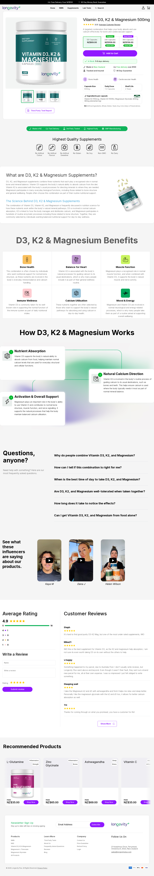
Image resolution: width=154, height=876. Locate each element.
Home (52, 8)
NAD (12, 843)
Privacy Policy (42, 868)
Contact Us (81, 840)
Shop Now (31, 802)
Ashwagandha (94, 762)
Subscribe (96, 825)
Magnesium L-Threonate (19, 849)
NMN (61, 8)
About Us (47, 843)
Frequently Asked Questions (54, 846)
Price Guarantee (82, 843)
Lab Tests (87, 8)
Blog (45, 852)
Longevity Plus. (17, 868)
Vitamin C (130, 762)
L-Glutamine (15, 762)
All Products (15, 855)
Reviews (47, 849)
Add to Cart (112, 53)
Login (79, 849)
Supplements (73, 8)
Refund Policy (82, 846)
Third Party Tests (50, 840)
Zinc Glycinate (52, 763)
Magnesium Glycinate (18, 852)
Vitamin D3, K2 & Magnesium (21, 846)
